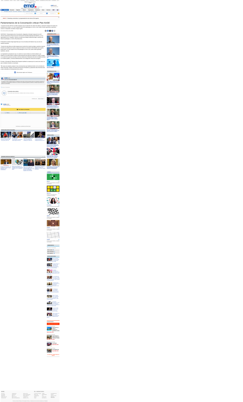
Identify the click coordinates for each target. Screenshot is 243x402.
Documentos (15, 11)
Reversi (48, 181)
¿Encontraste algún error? (24, 72)
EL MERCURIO (36, 395)
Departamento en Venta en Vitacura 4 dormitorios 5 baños (55, 336)
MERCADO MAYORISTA (53, 397)
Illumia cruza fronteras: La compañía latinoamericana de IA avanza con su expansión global (17, 168)
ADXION (52, 394)
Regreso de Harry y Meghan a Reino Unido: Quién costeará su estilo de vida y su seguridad (52, 156)
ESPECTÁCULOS (4, 396)
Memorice (49, 193)
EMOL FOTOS (14, 396)
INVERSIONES (44, 394)
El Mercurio (6, 0)
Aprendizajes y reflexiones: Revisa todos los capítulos (53, 67)
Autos (27, 0)
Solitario (48, 227)
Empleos (37, 0)
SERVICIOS (14, 394)
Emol (2, 0)
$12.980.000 (55, 351)
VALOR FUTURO (53, 395)
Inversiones (23, 0)
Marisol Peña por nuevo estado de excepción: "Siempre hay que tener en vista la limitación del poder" (53, 94)
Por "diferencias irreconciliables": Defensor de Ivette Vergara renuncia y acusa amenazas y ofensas (53, 291)
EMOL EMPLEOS (26, 395)
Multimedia (20, 11)
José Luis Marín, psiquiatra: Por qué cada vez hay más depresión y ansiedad (53, 45)
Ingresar (52, 6)
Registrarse (56, 6)
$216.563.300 (50, 332)
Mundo (24, 9)
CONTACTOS (25, 396)
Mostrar (30, 2)
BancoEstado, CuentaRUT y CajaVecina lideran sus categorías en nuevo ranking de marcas (40, 168)
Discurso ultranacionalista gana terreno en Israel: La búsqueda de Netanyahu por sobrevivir (53, 145)
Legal (15, 0)
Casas (49, 0)
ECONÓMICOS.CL (54, 393)
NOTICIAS (2, 393)
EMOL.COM (36, 394)
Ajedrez (48, 215)
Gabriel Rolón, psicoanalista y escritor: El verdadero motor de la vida (53, 56)
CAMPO (43, 393)
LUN (42, 395)
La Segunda (54, 0)
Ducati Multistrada (55, 349)
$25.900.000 (55, 344)
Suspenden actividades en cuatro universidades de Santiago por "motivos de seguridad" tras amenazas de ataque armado (29, 140)
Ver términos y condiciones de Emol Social (23, 126)
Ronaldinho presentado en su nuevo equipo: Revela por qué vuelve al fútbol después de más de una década (53, 272)
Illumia (13, 158)
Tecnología (6, 11)
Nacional (6, 9)
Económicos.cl (43, 0)
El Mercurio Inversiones (6, 158)
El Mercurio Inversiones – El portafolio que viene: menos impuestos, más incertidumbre (6, 168)
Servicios (48, 9)
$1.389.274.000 (51, 339)
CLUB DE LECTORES (37, 393)
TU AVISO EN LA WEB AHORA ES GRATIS (53, 355)
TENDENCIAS (14, 393)
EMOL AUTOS (25, 393)
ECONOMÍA (3, 394)
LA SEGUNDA (44, 396)
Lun (57, 0)
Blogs (11, 0)
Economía (12, 9)
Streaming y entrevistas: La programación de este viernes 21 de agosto (23, 18)
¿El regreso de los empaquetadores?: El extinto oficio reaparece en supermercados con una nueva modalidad (53, 284)
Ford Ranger (54, 343)
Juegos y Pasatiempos (26, 11)
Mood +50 (25, 158)
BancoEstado (38, 158)
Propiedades (32, 0)
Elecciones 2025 (34, 11)
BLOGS (35, 396)
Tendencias (37, 9)
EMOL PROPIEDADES (26, 394)
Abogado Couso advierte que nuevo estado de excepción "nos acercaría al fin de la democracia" (53, 106)
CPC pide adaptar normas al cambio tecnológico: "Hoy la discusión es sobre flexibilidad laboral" (52, 118)
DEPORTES (3, 395)
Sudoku (48, 239)
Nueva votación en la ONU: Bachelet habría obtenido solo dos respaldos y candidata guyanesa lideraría (53, 315)
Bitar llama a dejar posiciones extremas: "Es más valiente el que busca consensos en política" (53, 130)
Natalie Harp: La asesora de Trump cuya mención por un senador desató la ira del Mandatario (53, 167)
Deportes (18, 9)
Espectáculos (31, 9)
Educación (10, 11)
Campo (18, 0)
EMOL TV (13, 395)
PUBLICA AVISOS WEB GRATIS (53, 323)
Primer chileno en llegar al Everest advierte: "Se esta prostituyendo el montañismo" (53, 82)
